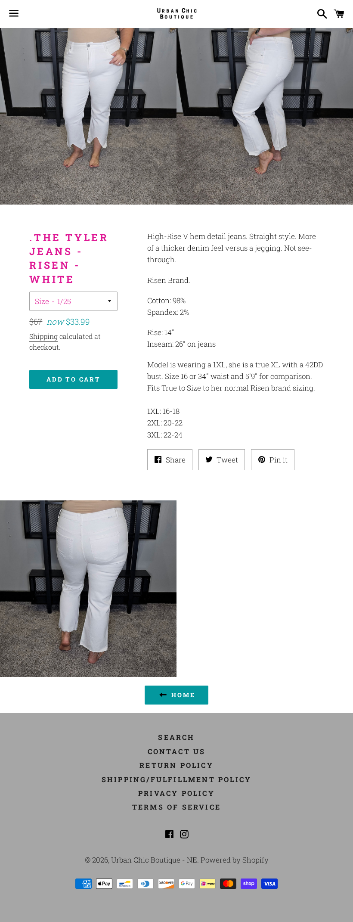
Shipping (43, 336)
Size (42, 301)
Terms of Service (176, 806)
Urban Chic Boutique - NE (154, 860)
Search (176, 737)
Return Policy (176, 765)
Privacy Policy (176, 793)
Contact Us (177, 751)
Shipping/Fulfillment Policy (176, 779)
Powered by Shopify (235, 860)
